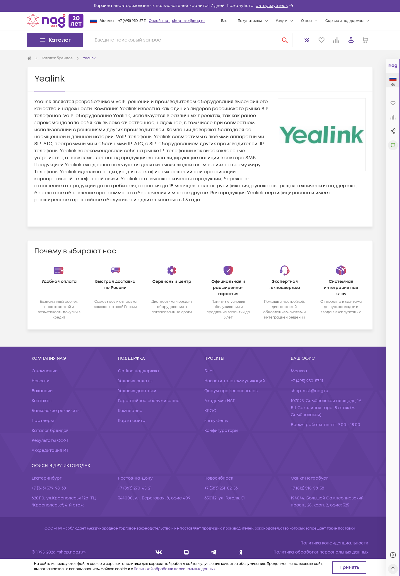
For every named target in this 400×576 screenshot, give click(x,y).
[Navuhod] (186, 552)
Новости (40, 381)
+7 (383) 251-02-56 (221, 488)
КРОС (210, 411)
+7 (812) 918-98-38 (307, 488)
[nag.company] (159, 552)
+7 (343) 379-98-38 (49, 488)
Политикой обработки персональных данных (174, 569)
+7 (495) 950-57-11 (132, 20)
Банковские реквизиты (56, 411)
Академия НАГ (219, 401)
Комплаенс (130, 411)
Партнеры (43, 420)
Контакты (42, 401)
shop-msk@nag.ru (188, 20)
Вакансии (42, 391)
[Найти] (284, 40)
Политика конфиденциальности (334, 543)
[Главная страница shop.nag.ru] (55, 21)
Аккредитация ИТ (50, 450)
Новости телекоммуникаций (234, 381)
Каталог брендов (50, 430)
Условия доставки (137, 391)
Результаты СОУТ (50, 440)
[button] (200, 6)
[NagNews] (213, 552)
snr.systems (216, 420)
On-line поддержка (138, 371)
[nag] (241, 552)
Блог (225, 20)
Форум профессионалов (231, 391)
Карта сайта (132, 420)
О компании (45, 371)
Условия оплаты (135, 381)
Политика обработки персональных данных (320, 552)
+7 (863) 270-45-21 (135, 488)
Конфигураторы (221, 430)
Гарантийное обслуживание (149, 401)
